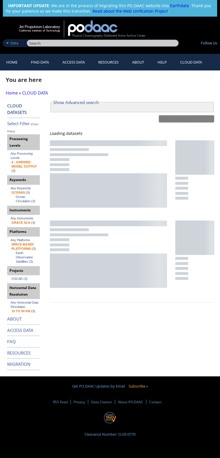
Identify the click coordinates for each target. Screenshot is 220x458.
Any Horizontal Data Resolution (25, 304)
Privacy (79, 402)
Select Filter (18, 123)
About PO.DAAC (130, 402)
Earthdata (179, 5)
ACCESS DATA (20, 330)
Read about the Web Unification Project (130, 11)
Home (11, 62)
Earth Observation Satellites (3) (25, 257)
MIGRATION (18, 364)
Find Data (40, 62)
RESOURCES (108, 62)
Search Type (14, 37)
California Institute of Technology (39, 30)
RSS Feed (60, 402)
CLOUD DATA (191, 62)
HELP (162, 62)
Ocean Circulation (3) (25, 199)
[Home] (110, 29)
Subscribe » (138, 386)
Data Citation (101, 402)
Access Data (73, 62)
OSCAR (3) (19, 278)
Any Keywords (21, 188)
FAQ (11, 341)
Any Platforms (20, 240)
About (138, 62)
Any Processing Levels (22, 156)
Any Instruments (22, 218)
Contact (155, 402)
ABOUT (14, 319)
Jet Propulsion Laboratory (39, 27)
